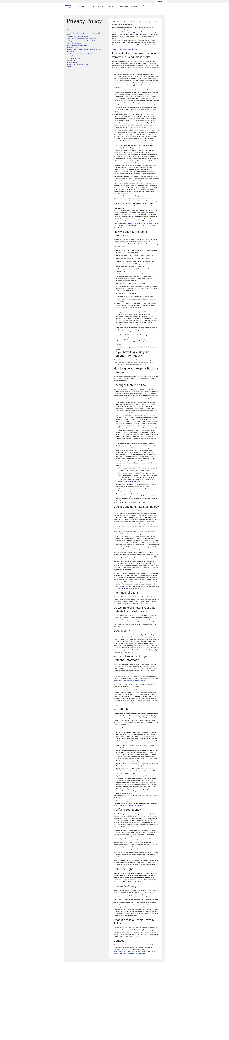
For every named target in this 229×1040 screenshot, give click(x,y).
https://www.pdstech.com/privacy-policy (125, 32)
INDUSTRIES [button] (81, 6)
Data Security (71, 51)
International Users (72, 47)
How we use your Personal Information (78, 36)
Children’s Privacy (72, 62)
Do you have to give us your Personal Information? (81, 38)
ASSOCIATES (124, 6)
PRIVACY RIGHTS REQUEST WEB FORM (133, 953)
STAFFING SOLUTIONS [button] (97, 6)
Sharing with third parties (74, 43)
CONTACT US (161, 1)
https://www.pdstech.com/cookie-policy (127, 549)
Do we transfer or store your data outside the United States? (84, 49)
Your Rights (70, 56)
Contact (69, 66)
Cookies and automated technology (77, 45)
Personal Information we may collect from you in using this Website (84, 33)
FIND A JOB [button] (113, 6)
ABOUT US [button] (135, 6)
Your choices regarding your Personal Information (81, 54)
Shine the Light (71, 60)
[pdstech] (69, 6)
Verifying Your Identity (73, 58)
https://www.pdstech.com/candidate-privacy (126, 49)
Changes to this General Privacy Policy (78, 64)
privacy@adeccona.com (122, 951)
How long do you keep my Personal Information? (81, 41)
